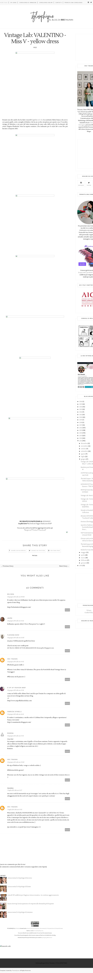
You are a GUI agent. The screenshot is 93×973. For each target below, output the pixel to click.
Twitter (35, 530)
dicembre (84, 443)
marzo (83, 558)
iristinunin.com (84, 230)
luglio (83, 456)
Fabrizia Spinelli (14, 711)
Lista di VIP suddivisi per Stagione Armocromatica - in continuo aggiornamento (33, 895)
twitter (89, 185)
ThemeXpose (15, 970)
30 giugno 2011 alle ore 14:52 (15, 661)
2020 (80, 417)
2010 (80, 565)
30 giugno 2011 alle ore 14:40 (15, 638)
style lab (40, 120)
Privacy (89, 610)
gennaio (83, 563)
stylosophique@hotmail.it (47, 937)
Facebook (42, 530)
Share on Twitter (38, 550)
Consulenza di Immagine (27, 2)
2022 (80, 412)
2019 (80, 420)
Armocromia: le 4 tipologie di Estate (19, 886)
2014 (80, 433)
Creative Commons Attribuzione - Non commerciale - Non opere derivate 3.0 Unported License (45, 928)
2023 (80, 409)
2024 (80, 407)
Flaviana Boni (13, 635)
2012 (80, 438)
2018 (80, 422)
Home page (4, 2)
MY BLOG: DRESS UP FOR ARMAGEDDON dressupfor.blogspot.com (30, 648)
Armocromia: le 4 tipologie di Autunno (20, 912)
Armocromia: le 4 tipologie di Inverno (20, 878)
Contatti (58, 2)
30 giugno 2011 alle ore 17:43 (15, 736)
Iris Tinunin (12, 659)
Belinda (10, 594)
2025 (80, 404)
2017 (80, 425)
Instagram (81, 185)
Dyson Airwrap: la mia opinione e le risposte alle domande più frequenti (31, 904)
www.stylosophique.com (38, 930)
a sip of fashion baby (16, 687)
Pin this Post (55, 550)
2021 (80, 415)
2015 (80, 430)
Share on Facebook (18, 550)
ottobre (83, 449)
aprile (83, 555)
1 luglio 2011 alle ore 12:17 (14, 790)
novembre (84, 446)
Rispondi (67, 609)
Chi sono (13, 2)
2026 (80, 401)
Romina (10, 733)
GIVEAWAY (46, 521)
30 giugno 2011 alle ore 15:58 (15, 690)
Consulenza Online (46, 2)
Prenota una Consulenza (73, 2)
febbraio (84, 560)
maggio (83, 552)
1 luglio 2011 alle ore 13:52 (14, 809)
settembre (84, 451)
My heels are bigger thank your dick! (39, 523)
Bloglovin (28, 530)
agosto (83, 454)
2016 (80, 428)
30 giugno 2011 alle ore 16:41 (15, 714)
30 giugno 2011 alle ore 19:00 (15, 762)
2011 (80, 441)
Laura (9, 618)
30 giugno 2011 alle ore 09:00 (15, 597)
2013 (80, 435)
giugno (83, 459)
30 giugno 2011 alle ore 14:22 (15, 621)
